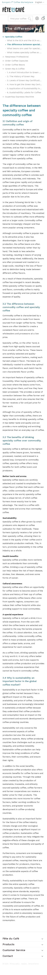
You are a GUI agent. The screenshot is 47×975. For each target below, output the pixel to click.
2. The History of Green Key (20, 76)
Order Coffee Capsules (16, 60)
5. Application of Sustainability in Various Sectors (24, 88)
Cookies (24, 964)
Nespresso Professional (17, 56)
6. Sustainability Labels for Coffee (24, 92)
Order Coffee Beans (15, 64)
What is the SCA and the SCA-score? (24, 40)
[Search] (30, 18)
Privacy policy (15, 964)
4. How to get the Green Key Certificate (24, 84)
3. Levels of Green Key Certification (24, 80)
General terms (33, 964)
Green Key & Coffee (15, 68)
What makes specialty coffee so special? (24, 52)
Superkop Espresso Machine (19, 96)
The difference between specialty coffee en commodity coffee (24, 44)
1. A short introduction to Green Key (24, 72)
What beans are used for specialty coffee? (24, 48)
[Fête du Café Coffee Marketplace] (13, 9)
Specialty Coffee (13, 36)
